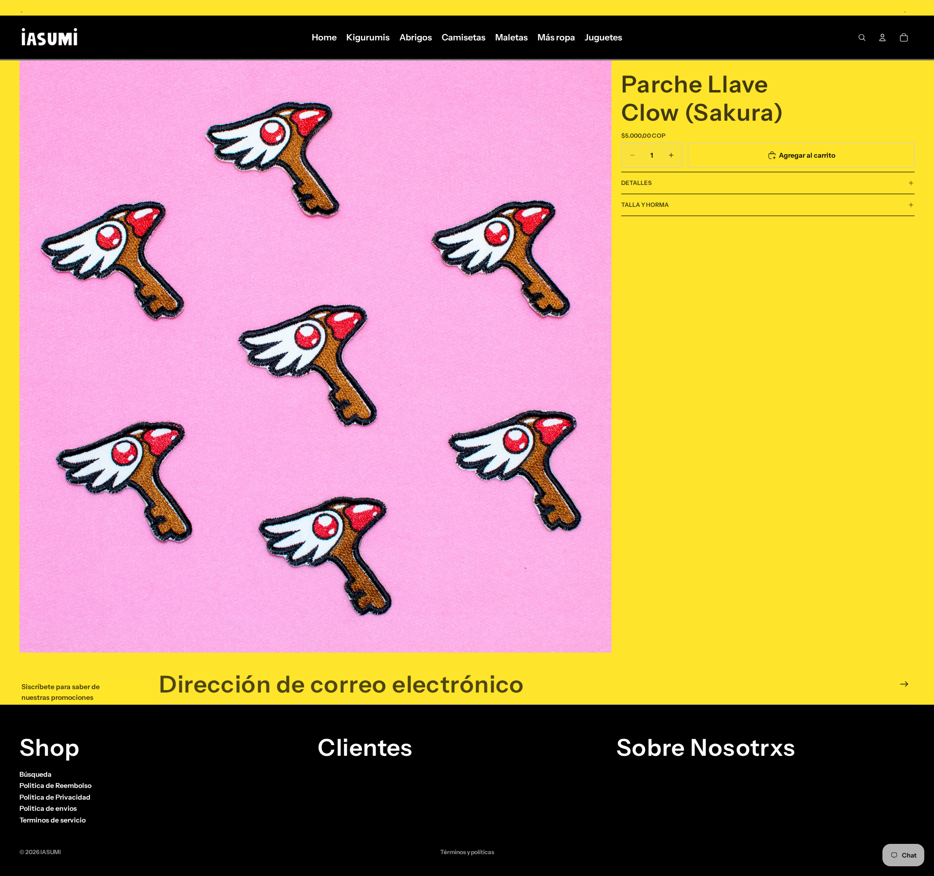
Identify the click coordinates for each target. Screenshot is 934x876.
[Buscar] (862, 37)
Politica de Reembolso (55, 786)
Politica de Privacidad (54, 797)
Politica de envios (48, 808)
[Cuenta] (882, 37)
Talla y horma (645, 204)
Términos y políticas (467, 852)
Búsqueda (35, 774)
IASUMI (50, 852)
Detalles (636, 182)
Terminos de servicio (52, 820)
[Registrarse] (904, 684)
